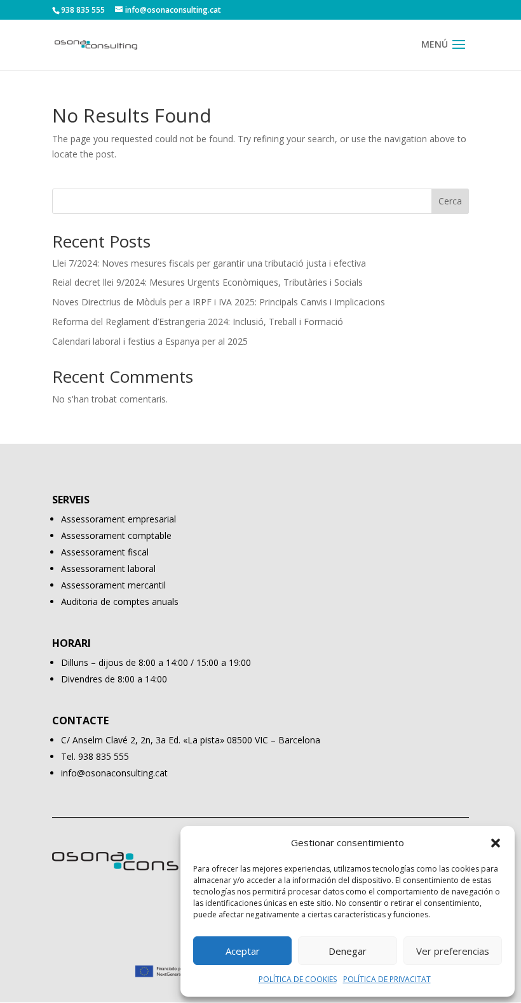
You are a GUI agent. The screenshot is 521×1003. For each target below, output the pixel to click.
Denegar (347, 951)
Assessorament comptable (116, 535)
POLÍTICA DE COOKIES (298, 979)
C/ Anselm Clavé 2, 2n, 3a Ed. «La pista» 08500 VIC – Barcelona (190, 740)
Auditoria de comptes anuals (120, 601)
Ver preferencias (452, 951)
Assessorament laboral (108, 568)
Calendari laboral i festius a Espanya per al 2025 (150, 341)
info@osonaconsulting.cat (114, 773)
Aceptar (243, 951)
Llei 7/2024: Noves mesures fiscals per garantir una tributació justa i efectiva (209, 263)
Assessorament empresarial (118, 519)
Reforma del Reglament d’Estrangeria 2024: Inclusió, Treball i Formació (197, 322)
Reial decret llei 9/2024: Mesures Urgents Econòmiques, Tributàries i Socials (207, 282)
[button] (495, 843)
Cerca (450, 201)
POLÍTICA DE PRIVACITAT (387, 979)
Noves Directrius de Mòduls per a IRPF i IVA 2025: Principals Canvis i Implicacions (218, 302)
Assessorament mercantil (113, 585)
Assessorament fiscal (105, 552)
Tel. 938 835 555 (95, 756)
